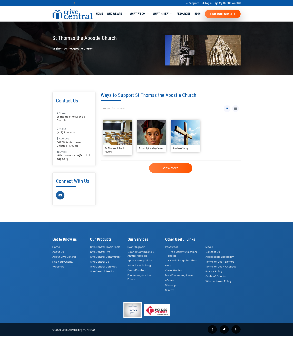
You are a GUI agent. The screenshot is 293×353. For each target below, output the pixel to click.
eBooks (169, 280)
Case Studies (173, 270)
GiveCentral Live (100, 252)
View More (171, 168)
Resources (183, 13)
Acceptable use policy (220, 257)
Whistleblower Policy (218, 281)
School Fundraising (139, 265)
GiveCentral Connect (103, 266)
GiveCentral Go (99, 261)
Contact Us (213, 252)
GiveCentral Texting (102, 271)
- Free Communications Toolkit (183, 253)
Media (209, 247)
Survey (169, 290)
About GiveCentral (64, 257)
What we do (137, 13)
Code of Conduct (217, 276)
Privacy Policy (214, 271)
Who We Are (114, 13)
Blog (197, 13)
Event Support (136, 247)
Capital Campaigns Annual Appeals (141, 253)
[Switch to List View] (227, 108)
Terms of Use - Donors (220, 261)
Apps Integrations (140, 260)
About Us (58, 252)
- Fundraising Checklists (182, 260)
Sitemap (170, 285)
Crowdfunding (136, 270)
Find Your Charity (223, 14)
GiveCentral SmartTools (105, 247)
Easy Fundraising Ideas (179, 275)
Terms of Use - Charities (221, 266)
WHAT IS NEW (161, 13)
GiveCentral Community (105, 257)
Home (99, 13)
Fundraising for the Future (139, 277)
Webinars (58, 266)
